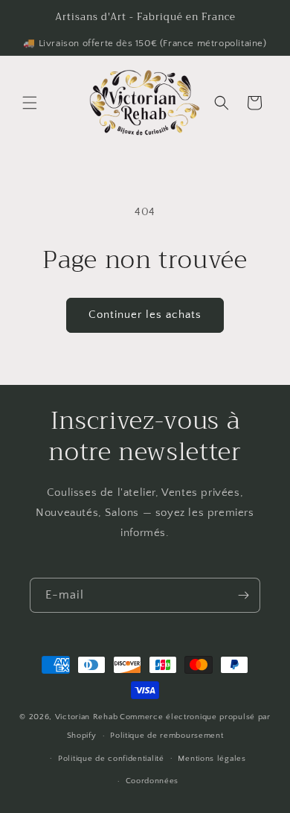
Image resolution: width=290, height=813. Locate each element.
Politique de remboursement (166, 735)
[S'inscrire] (243, 595)
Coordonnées (152, 781)
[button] (29, 102)
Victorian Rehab (86, 716)
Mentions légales (211, 758)
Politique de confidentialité (111, 758)
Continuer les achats (145, 314)
